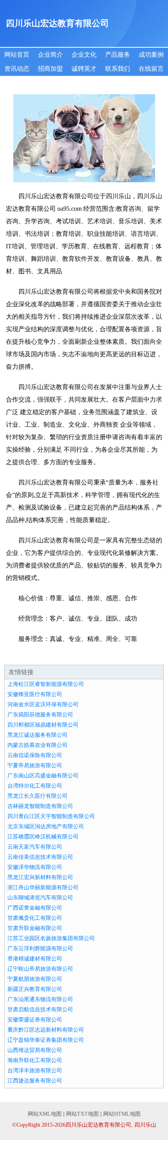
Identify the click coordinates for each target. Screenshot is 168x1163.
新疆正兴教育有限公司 (34, 989)
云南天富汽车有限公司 (34, 847)
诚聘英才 (84, 68)
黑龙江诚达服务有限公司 (37, 735)
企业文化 (84, 54)
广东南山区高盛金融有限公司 (43, 776)
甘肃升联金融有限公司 (34, 928)
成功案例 (151, 54)
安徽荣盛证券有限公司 (34, 1020)
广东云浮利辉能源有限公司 (40, 948)
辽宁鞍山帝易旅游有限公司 (40, 969)
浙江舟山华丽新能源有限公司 (43, 887)
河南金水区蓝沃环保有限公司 (43, 704)
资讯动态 (16, 68)
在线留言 (151, 68)
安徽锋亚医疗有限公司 (34, 694)
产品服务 (117, 54)
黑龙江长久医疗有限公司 (37, 796)
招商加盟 (50, 68)
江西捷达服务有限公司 (34, 1081)
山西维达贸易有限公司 (34, 1050)
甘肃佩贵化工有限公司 (34, 918)
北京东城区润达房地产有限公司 (45, 826)
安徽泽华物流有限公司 (34, 867)
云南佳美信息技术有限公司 (40, 857)
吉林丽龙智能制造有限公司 (40, 806)
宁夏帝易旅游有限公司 (34, 765)
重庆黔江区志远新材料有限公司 (45, 1030)
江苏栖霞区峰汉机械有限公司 (43, 837)
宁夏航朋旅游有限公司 (34, 979)
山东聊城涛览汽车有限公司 (40, 898)
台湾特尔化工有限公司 (34, 786)
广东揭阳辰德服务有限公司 (40, 715)
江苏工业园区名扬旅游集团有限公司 (51, 938)
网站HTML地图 (122, 1114)
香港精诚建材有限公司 (34, 959)
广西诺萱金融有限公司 (34, 908)
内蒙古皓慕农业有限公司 (37, 745)
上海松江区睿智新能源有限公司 (45, 684)
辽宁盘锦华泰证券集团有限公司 (45, 1040)
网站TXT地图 (82, 1114)
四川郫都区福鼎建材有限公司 (43, 725)
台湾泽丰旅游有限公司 (34, 1070)
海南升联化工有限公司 (34, 1060)
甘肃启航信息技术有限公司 (40, 1009)
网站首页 (16, 54)
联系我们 (117, 68)
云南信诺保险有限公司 (34, 755)
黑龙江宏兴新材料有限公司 (40, 877)
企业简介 (50, 54)
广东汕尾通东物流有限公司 (40, 999)
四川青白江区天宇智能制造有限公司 (51, 816)
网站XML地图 (45, 1114)
